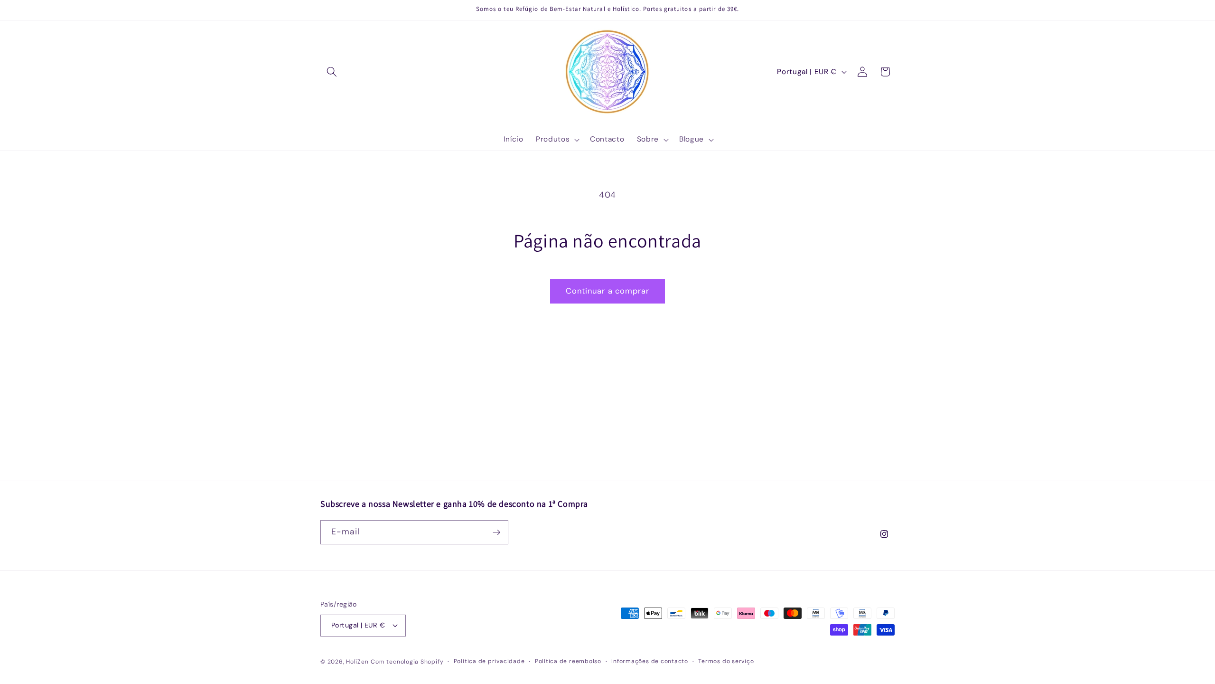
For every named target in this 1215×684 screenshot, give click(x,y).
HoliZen (357, 661)
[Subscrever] (496, 532)
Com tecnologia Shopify (407, 661)
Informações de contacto (649, 661)
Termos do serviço (726, 661)
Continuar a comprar (608, 291)
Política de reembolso (568, 661)
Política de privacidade (489, 661)
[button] (331, 71)
